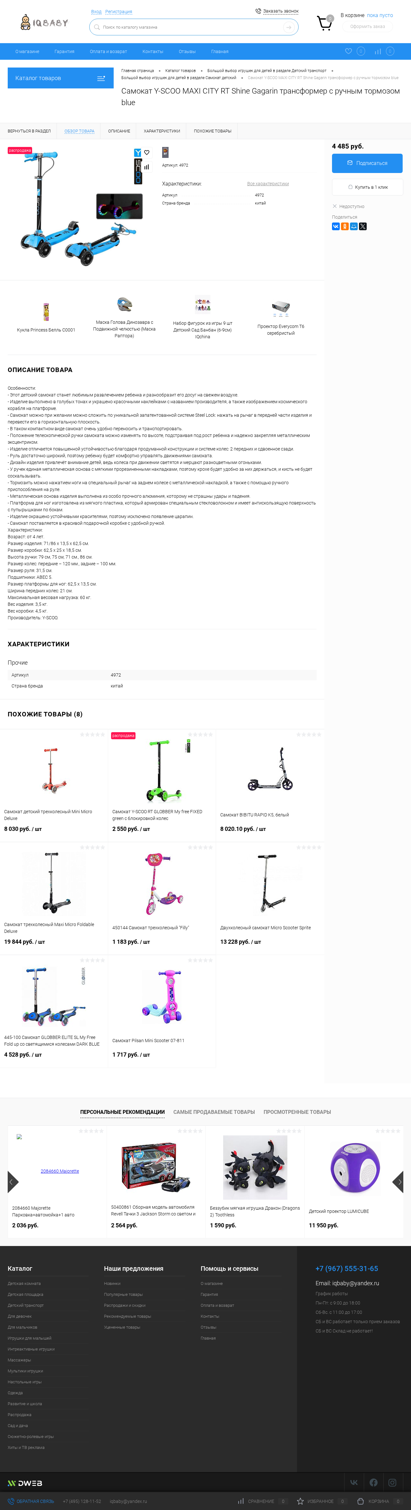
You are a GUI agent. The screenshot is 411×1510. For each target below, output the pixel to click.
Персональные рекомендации (122, 1112)
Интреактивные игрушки (31, 1349)
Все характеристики (268, 183)
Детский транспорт (26, 1305)
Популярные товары (123, 1294)
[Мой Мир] (354, 226)
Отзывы (187, 51)
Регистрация (118, 11)
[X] (363, 226)
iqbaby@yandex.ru (355, 1283)
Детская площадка (25, 1294)
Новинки (112, 1283)
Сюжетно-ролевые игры (31, 1436)
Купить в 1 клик (371, 187)
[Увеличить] (81, 209)
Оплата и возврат (108, 51)
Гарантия (64, 51)
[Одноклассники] (345, 226)
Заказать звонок (281, 11)
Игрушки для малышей (29, 1338)
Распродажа (19, 1414)
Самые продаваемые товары (214, 1112)
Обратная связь (35, 1501)
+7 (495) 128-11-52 (82, 1501)
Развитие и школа (25, 1403)
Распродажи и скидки (124, 1305)
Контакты (153, 51)
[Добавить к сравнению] (147, 167)
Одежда (15, 1392)
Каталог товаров (38, 78)
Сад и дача (18, 1425)
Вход (96, 11)
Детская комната (24, 1283)
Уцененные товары (122, 1327)
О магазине (27, 51)
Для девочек (20, 1316)
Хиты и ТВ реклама (26, 1447)
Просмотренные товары (297, 1112)
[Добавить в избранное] (147, 153)
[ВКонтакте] (336, 226)
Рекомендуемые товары (127, 1316)
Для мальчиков (22, 1327)
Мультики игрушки (25, 1371)
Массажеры (19, 1360)
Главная (220, 51)
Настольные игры (25, 1381)
